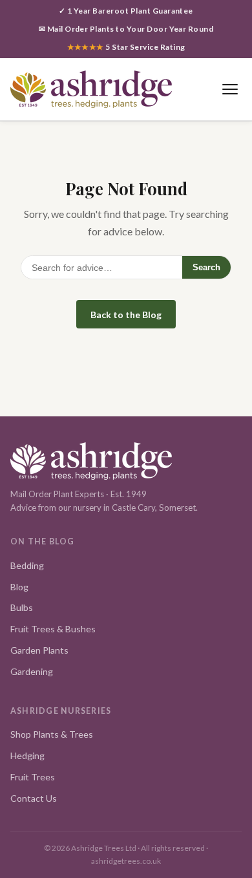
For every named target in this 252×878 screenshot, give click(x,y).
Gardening (31, 671)
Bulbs (21, 607)
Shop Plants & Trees (51, 734)
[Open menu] (230, 89)
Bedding (27, 565)
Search (206, 267)
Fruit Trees (32, 776)
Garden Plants (39, 650)
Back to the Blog (126, 314)
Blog (19, 586)
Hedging (27, 755)
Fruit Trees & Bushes (53, 628)
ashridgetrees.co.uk (126, 861)
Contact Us (33, 798)
